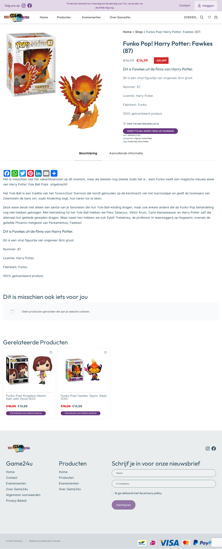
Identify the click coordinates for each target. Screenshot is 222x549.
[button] (26, 413)
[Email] (46, 173)
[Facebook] (7, 173)
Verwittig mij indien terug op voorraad (150, 131)
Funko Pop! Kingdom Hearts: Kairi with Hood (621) (26, 397)
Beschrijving (88, 153)
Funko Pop (132, 141)
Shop (139, 32)
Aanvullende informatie (126, 153)
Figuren (137, 138)
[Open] (209, 17)
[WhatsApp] (15, 173)
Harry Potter (143, 141)
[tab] (88, 153)
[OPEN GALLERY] (54, 81)
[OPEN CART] (215, 17)
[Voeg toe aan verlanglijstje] (51, 351)
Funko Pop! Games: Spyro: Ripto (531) (84, 397)
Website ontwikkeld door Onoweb (44, 541)
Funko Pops (147, 138)
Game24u (19, 463)
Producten (73, 463)
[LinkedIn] (38, 173)
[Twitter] (23, 173)
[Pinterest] (30, 173)
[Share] (54, 173)
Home (127, 32)
